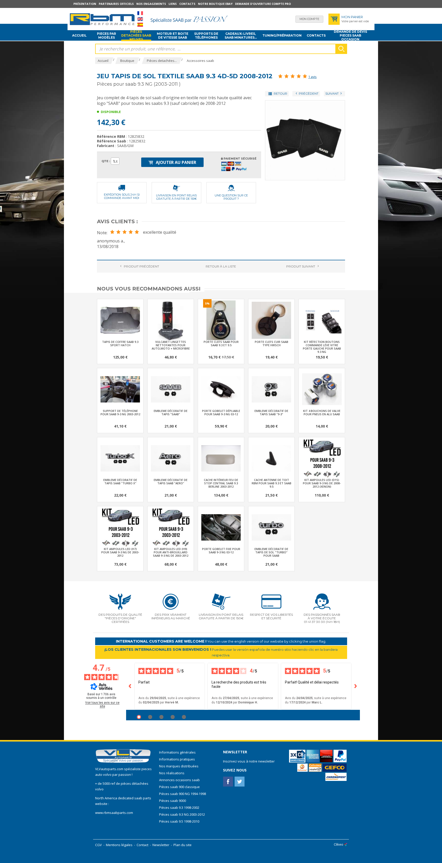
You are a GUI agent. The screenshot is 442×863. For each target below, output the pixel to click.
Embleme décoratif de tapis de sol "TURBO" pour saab (271, 552)
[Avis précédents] (130, 686)
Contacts (187, 4)
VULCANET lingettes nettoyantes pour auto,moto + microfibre (171, 345)
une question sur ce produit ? (231, 197)
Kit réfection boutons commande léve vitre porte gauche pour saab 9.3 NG (322, 346)
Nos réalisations (171, 773)
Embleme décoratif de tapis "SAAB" (170, 412)
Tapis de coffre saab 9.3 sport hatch (120, 343)
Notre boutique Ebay (215, 4)
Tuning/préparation (282, 35)
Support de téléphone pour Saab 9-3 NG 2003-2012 (120, 412)
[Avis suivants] (355, 686)
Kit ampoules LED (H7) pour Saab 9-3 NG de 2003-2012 (120, 552)
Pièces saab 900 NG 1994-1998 (182, 793)
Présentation (84, 4)
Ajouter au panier (175, 162)
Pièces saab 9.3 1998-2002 (179, 807)
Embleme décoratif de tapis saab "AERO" (170, 481)
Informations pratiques (177, 759)
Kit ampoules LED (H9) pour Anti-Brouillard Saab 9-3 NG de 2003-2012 (170, 552)
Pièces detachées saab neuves (136, 35)
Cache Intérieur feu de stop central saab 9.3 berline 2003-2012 (221, 483)
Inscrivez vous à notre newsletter (249, 761)
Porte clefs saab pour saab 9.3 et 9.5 (221, 343)
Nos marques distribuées (178, 766)
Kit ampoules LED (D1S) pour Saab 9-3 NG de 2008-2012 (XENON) (322, 483)
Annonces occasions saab (179, 780)
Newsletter (160, 845)
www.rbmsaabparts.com (114, 812)
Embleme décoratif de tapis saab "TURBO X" (120, 481)
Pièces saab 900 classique (179, 786)
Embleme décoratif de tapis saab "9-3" (271, 412)
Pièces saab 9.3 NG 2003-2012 (182, 814)
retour (221, 266)
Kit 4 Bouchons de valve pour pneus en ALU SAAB (321, 412)
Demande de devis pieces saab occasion (350, 35)
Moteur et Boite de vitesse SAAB (172, 35)
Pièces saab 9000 (173, 800)
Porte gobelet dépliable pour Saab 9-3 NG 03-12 (221, 412)
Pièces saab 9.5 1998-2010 (179, 821)
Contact (142, 845)
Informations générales (177, 752)
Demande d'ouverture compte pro (263, 4)
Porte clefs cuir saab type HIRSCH (271, 343)
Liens (173, 4)
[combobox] (115, 161)
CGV (98, 845)
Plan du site (182, 845)
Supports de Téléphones (206, 35)
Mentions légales (119, 845)
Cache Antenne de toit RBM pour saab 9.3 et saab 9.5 (271, 483)
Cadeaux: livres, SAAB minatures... (241, 35)
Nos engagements (151, 4)
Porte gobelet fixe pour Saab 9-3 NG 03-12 (221, 550)
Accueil (79, 35)
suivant (300, 266)
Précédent (141, 266)
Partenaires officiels (116, 4)
